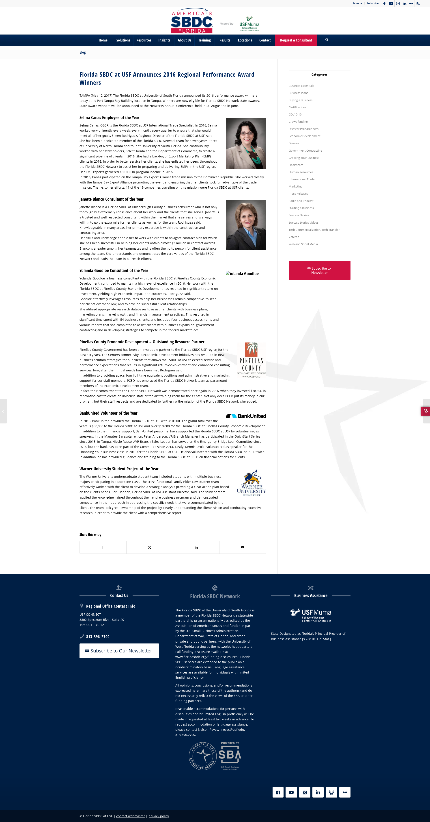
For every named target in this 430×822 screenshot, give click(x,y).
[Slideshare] (331, 792)
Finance (294, 143)
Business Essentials (301, 86)
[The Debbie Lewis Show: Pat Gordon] (3, 411)
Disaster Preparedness (303, 129)
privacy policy (158, 816)
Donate (357, 3)
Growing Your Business (304, 158)
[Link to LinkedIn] (404, 3)
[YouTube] (291, 792)
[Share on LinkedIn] (196, 547)
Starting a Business (301, 208)
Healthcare (296, 165)
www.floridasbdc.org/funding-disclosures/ (207, 657)
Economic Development (304, 136)
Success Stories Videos (303, 222)
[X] (304, 792)
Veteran (294, 237)
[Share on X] (150, 547)
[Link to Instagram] (398, 3)
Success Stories (299, 215)
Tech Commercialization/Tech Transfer (314, 230)
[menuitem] (358, 3)
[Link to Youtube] (391, 3)
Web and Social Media (303, 244)
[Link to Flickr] (411, 3)
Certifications (297, 107)
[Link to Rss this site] (418, 3)
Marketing (295, 186)
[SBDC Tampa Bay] (215, 20)
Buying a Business (300, 100)
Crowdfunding (298, 122)
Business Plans (298, 93)
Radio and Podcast (301, 201)
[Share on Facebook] (103, 547)
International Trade (301, 179)
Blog (83, 52)
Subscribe (373, 3)
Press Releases (298, 194)
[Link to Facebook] (384, 3)
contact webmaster (130, 816)
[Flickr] (344, 792)
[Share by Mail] (242, 547)
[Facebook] (278, 792)
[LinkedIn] (318, 792)
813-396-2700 (98, 636)
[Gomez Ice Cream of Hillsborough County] (426, 411)
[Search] (327, 40)
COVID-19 (295, 114)
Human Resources (301, 172)
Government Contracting (305, 150)
